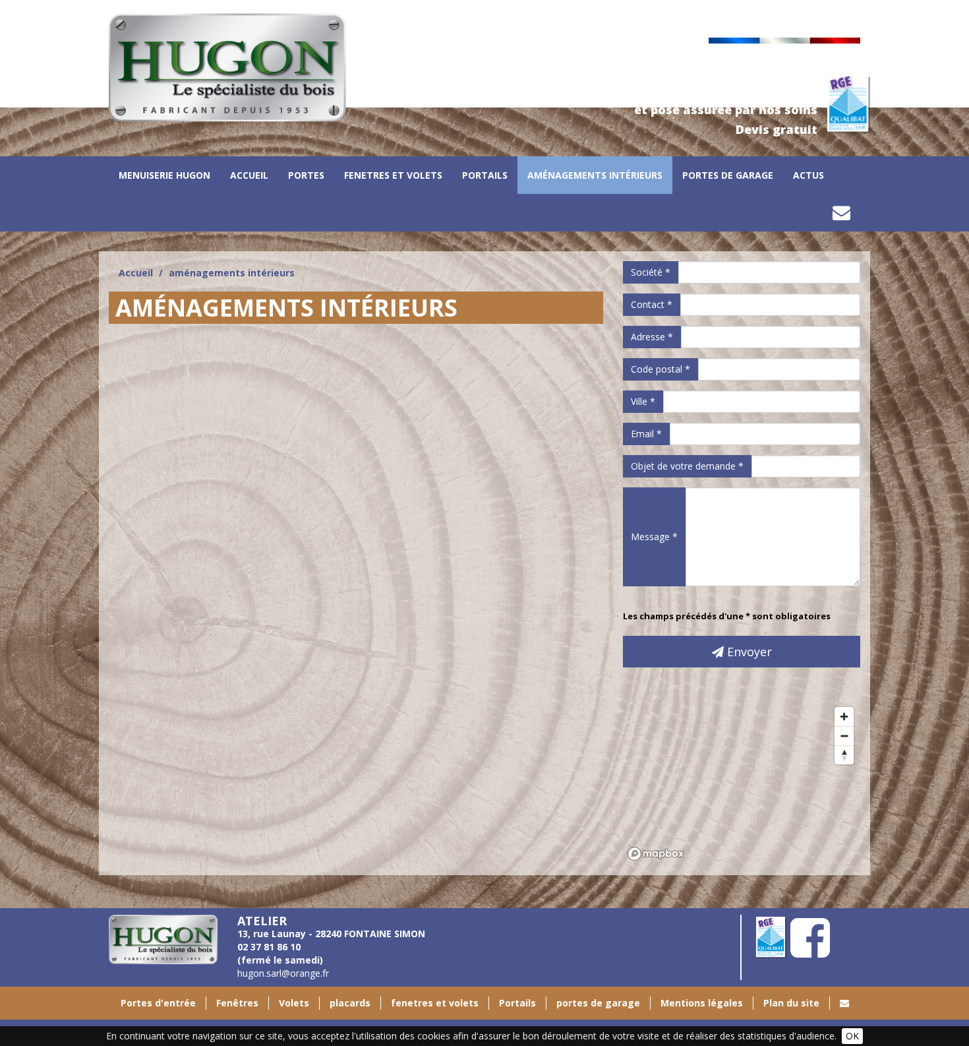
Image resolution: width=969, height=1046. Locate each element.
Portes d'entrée (158, 1003)
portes (306, 175)
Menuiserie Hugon (164, 175)
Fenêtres (237, 1003)
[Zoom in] (844, 716)
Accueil (249, 175)
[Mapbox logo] (656, 853)
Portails (485, 175)
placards (350, 1003)
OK (852, 1036)
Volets (294, 1003)
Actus (808, 175)
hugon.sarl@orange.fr (283, 973)
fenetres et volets (393, 175)
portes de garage (727, 175)
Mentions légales (702, 1003)
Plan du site (791, 1003)
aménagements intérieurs (594, 175)
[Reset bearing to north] (844, 754)
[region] (741, 782)
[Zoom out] (844, 735)
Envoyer (748, 652)
